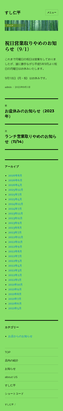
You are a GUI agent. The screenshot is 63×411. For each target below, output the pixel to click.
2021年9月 (15, 289)
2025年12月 (15, 189)
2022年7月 (15, 256)
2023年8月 (15, 227)
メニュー (51, 12)
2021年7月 (14, 298)
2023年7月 (15, 232)
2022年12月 (15, 237)
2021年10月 (15, 284)
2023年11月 (15, 218)
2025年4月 (15, 199)
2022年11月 (15, 242)
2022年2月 (15, 275)
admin (8, 87)
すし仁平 (13, 12)
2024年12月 (15, 204)
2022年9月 (15, 246)
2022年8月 (15, 251)
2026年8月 (15, 175)
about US (11, 377)
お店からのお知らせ (20, 336)
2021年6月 (15, 303)
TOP (7, 352)
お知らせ (10, 368)
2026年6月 (15, 180)
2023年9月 (15, 223)
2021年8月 (15, 294)
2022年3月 (15, 270)
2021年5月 (15, 308)
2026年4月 (15, 185)
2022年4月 (15, 265)
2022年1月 (15, 279)
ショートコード (14, 393)
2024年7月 (15, 208)
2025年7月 (15, 194)
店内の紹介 (11, 360)
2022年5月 (15, 260)
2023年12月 (15, 213)
